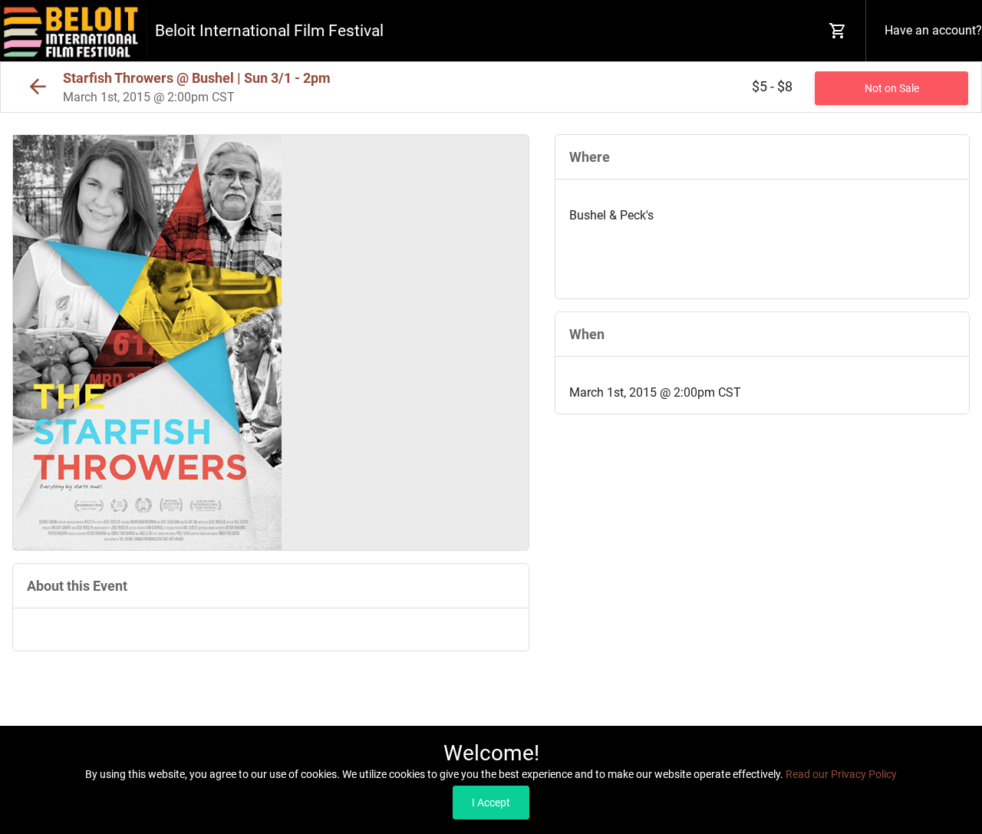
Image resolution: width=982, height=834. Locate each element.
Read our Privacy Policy (841, 774)
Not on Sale (892, 88)
